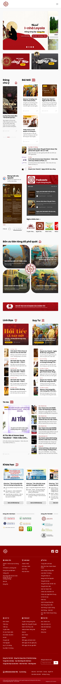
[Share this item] (16, 131)
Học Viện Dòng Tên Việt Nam (23, 661)
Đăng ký (51, 63)
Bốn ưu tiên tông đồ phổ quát (20, 241)
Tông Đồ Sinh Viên (46, 586)
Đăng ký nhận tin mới (46, 659)
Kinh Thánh (6, 621)
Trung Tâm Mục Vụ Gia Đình (10, 663)
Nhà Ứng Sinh (32, 663)
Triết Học (5, 627)
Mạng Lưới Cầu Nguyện (47, 578)
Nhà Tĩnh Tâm (23, 663)
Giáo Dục (43, 599)
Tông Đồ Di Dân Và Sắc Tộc (48, 584)
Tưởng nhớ (6, 573)
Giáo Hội (33, 671)
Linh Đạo (8, 320)
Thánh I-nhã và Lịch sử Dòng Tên (11, 564)
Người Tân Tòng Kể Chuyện (29, 624)
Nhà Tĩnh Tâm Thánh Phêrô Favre (48, 567)
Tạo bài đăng (22, 672)
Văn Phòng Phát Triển (47, 605)
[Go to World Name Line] (47, 518)
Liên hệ (22, 64)
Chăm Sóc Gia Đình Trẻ (47, 591)
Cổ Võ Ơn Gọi (44, 597)
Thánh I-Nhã (25, 563)
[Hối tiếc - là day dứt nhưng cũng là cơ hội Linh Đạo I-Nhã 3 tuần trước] (16, 334)
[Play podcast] (37, 196)
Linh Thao (24, 569)
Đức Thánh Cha (45, 621)
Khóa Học (43, 632)
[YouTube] (56, 551)
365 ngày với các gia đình (29, 645)
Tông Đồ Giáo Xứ (45, 576)
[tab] (4, 137)
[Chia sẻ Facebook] (10, 229)
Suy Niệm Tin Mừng (8, 648)
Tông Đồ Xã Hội (45, 581)
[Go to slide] (26, 47)
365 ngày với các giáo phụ (29, 643)
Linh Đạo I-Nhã (26, 566)
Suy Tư (36, 320)
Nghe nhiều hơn (33, 219)
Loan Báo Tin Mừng (46, 573)
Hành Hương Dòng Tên (47, 602)
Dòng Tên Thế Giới (8, 658)
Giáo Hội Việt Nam (46, 627)
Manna (24, 632)
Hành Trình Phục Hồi (27, 627)
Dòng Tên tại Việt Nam (9, 570)
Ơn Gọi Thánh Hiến (8, 632)
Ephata (24, 637)
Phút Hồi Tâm (25, 571)
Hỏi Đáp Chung (46, 674)
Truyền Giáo (6, 629)
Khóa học (8, 464)
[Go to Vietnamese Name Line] (9, 518)
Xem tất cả (54, 186)
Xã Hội (4, 637)
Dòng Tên (5, 584)
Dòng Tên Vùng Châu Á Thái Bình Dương (25, 658)
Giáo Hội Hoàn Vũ (46, 624)
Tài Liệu (45, 671)
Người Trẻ (50, 671)
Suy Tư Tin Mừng (7, 645)
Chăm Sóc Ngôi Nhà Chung (48, 594)
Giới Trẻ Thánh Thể (46, 589)
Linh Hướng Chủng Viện (47, 570)
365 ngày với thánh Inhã (28, 640)
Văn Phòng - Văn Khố (47, 610)
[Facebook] (52, 551)
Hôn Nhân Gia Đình (8, 635)
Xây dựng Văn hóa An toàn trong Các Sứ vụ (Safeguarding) (10, 577)
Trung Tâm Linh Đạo (46, 563)
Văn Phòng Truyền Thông (48, 607)
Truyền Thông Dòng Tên (28, 621)
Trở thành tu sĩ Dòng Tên (9, 568)
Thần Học (5, 624)
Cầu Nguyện (6, 643)
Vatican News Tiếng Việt (28, 629)
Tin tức (6, 402)
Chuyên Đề (6, 640)
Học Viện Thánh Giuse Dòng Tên (48, 613)
